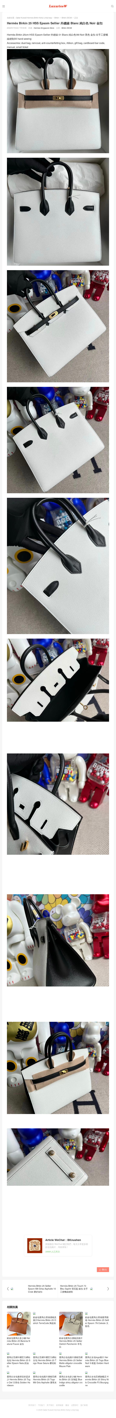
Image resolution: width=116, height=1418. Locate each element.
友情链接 (59, 1405)
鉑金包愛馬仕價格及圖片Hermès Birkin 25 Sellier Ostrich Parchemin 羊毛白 (70, 1342)
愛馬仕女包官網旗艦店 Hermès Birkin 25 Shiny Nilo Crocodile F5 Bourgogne (97, 1381)
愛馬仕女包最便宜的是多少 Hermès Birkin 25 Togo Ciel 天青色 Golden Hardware (18, 1381)
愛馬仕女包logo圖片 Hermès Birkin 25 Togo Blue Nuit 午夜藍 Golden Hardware (97, 1362)
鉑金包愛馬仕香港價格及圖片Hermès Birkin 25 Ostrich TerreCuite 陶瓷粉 (44, 1320)
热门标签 (84, 1405)
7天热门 (41, 1405)
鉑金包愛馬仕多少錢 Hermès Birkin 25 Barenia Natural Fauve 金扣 (18, 1340)
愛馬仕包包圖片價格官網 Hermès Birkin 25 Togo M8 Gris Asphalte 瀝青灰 (44, 1379)
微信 (67, 1405)
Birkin (56, 17)
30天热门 (32, 1405)
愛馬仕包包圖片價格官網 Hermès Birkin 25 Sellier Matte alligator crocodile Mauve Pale (70, 1362)
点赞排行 (74, 1405)
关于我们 (50, 1405)
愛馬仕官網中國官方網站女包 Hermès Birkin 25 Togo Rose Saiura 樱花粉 (44, 1360)
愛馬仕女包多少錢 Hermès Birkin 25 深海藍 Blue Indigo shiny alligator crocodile (70, 1381)
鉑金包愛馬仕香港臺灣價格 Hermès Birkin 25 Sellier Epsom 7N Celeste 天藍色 (97, 1321)
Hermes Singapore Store (44, 28)
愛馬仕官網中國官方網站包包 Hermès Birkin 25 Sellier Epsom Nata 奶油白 (18, 1362)
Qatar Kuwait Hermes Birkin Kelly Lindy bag (34, 17)
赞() (103, 1269)
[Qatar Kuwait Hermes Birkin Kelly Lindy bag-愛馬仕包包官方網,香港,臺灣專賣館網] (58, 6)
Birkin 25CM (67, 17)
